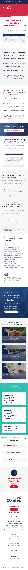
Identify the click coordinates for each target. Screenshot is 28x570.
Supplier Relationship (14, 543)
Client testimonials (14, 558)
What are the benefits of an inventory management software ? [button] (9, 398)
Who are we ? (14, 552)
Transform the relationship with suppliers (14, 530)
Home (3, 12)
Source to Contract (14, 539)
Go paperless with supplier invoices (14, 525)
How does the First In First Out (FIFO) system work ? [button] (11, 428)
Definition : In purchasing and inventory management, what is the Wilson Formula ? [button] (11, 414)
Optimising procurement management (14, 527)
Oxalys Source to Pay (14, 536)
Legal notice (14, 567)
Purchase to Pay (14, 541)
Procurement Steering (14, 545)
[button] (24, 7)
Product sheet (14, 560)
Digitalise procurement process (14, 523)
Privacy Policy (21, 567)
